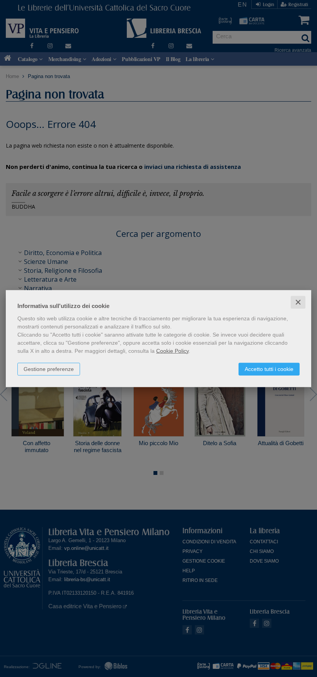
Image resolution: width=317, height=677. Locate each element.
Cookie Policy (172, 350)
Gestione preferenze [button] (49, 369)
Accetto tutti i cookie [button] (269, 369)
